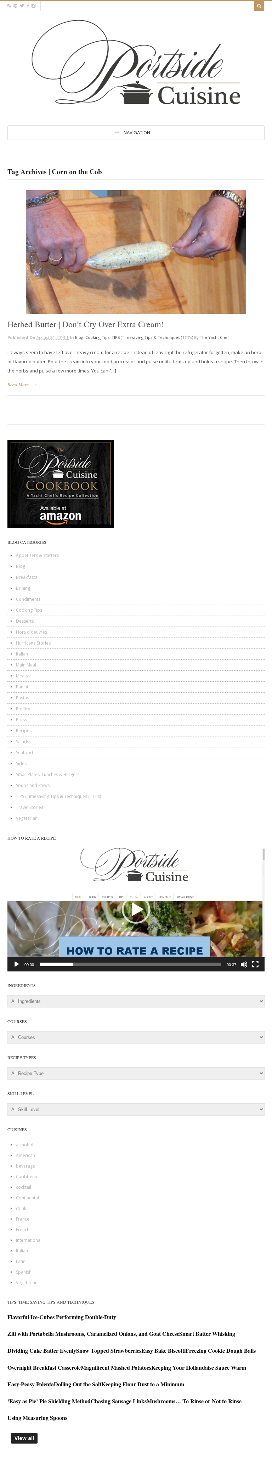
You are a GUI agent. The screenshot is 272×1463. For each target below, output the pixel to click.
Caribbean (26, 1177)
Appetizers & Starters (37, 555)
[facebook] (28, 6)
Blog (79, 337)
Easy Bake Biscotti (163, 1350)
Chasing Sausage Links (119, 1401)
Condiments (28, 599)
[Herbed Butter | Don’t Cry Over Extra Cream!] (136, 252)
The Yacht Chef (214, 337)
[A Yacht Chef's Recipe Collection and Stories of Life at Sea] (136, 110)
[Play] (16, 964)
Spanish (24, 1272)
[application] (136, 909)
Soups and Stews (33, 785)
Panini (22, 687)
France (22, 1219)
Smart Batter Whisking (207, 1333)
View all (24, 1438)
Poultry (23, 709)
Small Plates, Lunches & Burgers (47, 774)
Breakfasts (26, 577)
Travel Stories (29, 807)
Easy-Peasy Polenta (30, 1384)
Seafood (24, 753)
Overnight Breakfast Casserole (44, 1367)
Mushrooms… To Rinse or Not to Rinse (194, 1401)
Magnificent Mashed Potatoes (116, 1367)
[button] (136, 909)
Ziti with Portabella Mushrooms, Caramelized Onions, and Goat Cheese (93, 1333)
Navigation (137, 132)
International (28, 1240)
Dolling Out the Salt (77, 1384)
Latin (21, 1261)
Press (21, 720)
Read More (18, 384)
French (22, 1230)
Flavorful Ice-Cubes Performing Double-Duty (61, 1317)
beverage (25, 1166)
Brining (23, 588)
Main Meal (26, 665)
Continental (27, 1198)
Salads (22, 742)
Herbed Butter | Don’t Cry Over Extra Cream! (85, 324)
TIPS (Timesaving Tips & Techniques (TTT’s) (152, 337)
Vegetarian (27, 818)
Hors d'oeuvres (31, 632)
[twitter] (22, 6)
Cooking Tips (97, 337)
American (25, 1155)
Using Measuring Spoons (37, 1418)
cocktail (23, 1187)
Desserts (25, 621)
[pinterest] (15, 6)
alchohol (24, 1145)
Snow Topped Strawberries (108, 1350)
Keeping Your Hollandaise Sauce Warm (198, 1367)
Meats (22, 676)
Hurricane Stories (33, 643)
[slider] (130, 964)
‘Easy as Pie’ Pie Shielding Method (49, 1401)
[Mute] (244, 964)
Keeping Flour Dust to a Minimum (142, 1384)
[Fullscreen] (255, 964)
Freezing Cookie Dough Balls (221, 1350)
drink (21, 1208)
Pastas (22, 698)
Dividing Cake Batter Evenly (41, 1350)
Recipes (24, 731)
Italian (22, 654)
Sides (21, 763)
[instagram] (33, 6)
